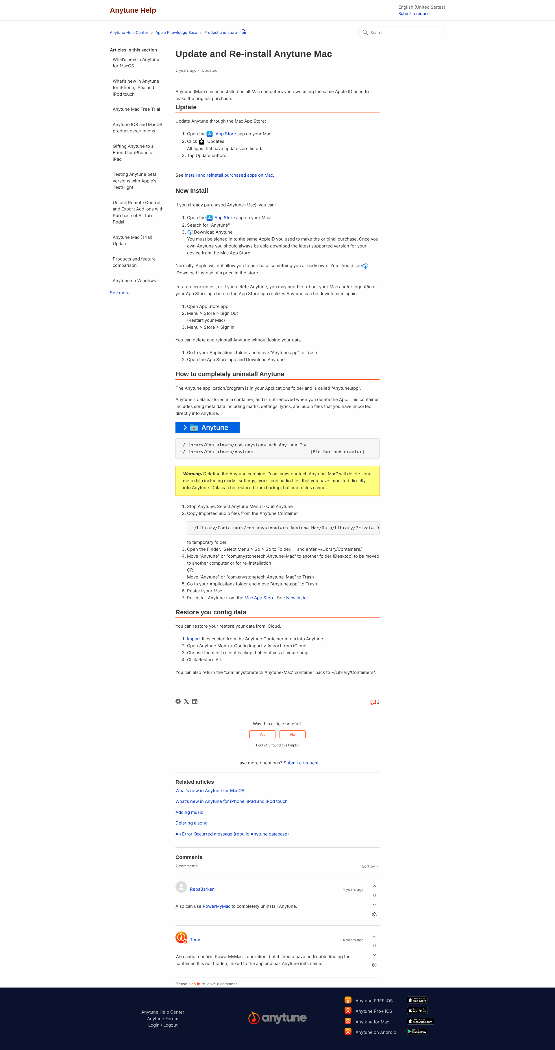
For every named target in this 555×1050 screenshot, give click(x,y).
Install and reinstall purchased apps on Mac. (229, 175)
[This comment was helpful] (374, 886)
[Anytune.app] (277, 1018)
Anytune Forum (162, 1018)
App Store (224, 133)
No (292, 734)
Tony (195, 939)
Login (154, 1025)
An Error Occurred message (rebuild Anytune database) (232, 834)
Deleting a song (191, 823)
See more (120, 292)
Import (194, 639)
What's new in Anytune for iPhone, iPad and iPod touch (136, 87)
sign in (194, 983)
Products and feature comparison (134, 262)
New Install (297, 597)
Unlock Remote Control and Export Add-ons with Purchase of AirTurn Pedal (138, 212)
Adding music (189, 812)
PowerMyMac (216, 906)
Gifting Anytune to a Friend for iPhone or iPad (133, 152)
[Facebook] (178, 701)
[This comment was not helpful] (374, 904)
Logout (170, 1025)
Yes (262, 734)
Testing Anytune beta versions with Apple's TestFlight (134, 180)
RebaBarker (202, 889)
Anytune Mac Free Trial (136, 109)
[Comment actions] (374, 914)
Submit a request (414, 13)
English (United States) (421, 7)
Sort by (369, 866)
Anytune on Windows (134, 280)
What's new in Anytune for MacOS (136, 63)
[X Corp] (186, 701)
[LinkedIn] (194, 701)
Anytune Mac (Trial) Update (132, 240)
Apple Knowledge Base (177, 32)
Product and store (220, 32)
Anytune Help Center (129, 32)
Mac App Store (260, 597)
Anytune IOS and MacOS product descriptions (137, 128)
